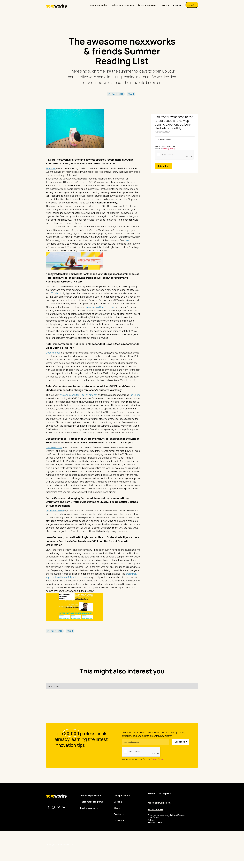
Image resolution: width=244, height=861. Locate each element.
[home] (56, 6)
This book (56, 293)
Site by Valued (114, 844)
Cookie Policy (148, 844)
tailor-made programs (122, 5)
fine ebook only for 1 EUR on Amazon (78, 394)
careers (165, 5)
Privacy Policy (131, 844)
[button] (177, 4)
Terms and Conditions (169, 844)
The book (51, 168)
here (127, 240)
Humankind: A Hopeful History (100, 306)
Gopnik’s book (53, 352)
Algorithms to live (55, 510)
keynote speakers (147, 5)
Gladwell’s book (54, 447)
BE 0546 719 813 (191, 844)
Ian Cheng (135, 394)
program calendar (98, 5)
